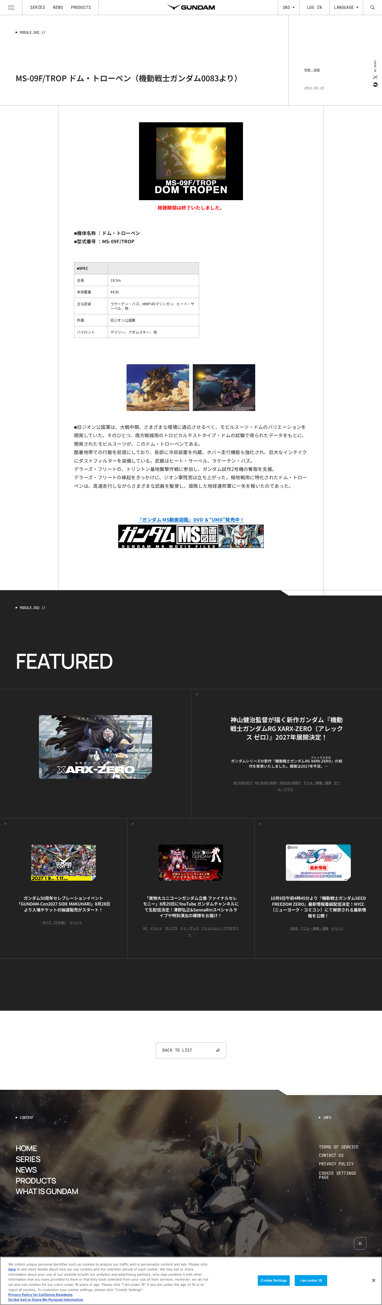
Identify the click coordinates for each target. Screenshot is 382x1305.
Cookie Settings (274, 1280)
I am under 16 (311, 1280)
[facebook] (375, 84)
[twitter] (375, 77)
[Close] (373, 1280)
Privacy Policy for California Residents (40, 1295)
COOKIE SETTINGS (342, 1175)
